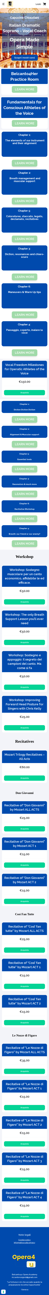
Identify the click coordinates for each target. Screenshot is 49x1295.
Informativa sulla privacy (24, 1243)
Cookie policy (24, 1240)
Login (38, 4)
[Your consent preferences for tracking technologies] (3, 1292)
